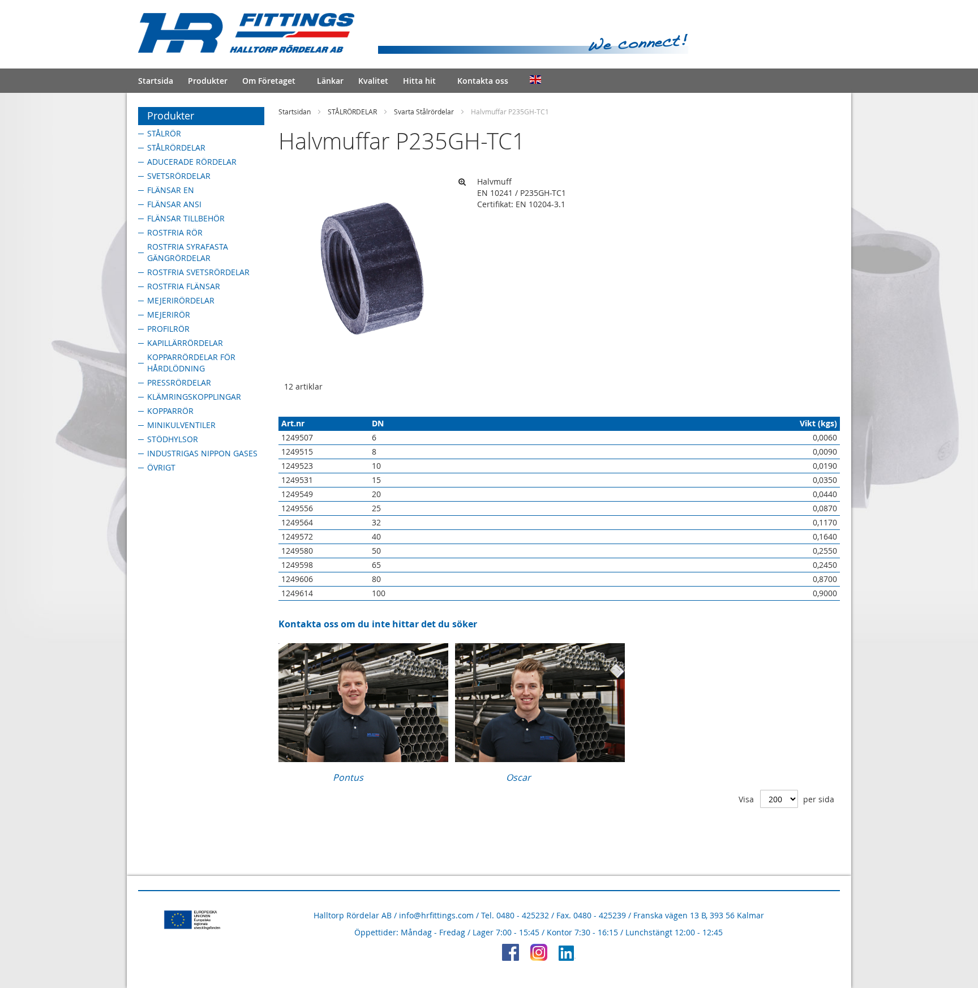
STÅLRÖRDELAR (352, 111)
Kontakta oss (482, 80)
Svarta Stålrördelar (424, 111)
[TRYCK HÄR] (363, 758)
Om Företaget (268, 80)
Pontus (348, 777)
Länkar (330, 80)
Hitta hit (419, 80)
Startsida (155, 80)
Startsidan (294, 111)
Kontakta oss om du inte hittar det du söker (377, 624)
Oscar (518, 777)
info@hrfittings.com (436, 915)
